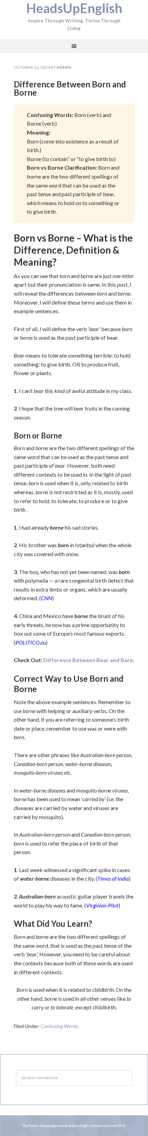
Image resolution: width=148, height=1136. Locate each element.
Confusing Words (59, 1026)
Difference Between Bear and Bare (88, 660)
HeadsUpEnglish (74, 8)
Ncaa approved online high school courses (78, 1125)
